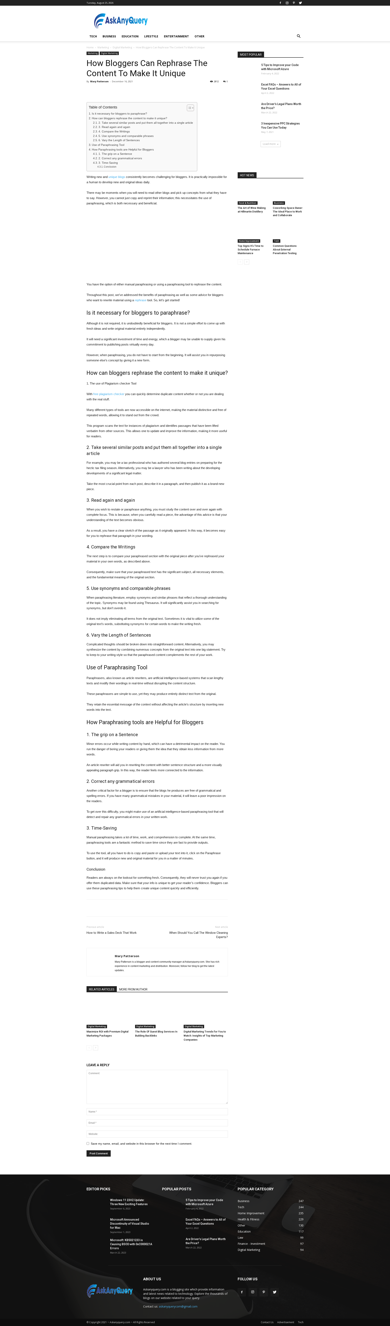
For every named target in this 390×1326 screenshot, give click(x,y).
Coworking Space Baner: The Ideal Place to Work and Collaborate (288, 211)
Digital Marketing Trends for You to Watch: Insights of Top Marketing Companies (205, 1035)
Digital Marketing (122, 47)
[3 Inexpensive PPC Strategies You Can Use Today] (248, 128)
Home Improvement (249, 240)
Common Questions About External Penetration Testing (285, 249)
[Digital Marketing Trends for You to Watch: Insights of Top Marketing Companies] (206, 1013)
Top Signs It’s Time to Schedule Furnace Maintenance (250, 249)
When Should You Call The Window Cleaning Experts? (198, 935)
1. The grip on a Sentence (115, 153)
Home (90, 47)
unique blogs (116, 177)
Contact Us (267, 1322)
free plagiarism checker (108, 394)
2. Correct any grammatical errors (120, 158)
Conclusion (110, 166)
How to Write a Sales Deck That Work (111, 933)
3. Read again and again (114, 127)
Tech (93, 36)
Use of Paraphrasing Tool (108, 144)
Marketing (103, 47)
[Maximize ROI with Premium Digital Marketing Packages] (109, 1013)
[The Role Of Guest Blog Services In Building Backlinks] (157, 1013)
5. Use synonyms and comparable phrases (126, 136)
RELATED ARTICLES (101, 989)
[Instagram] (287, 3)
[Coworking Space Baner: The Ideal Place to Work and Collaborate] (288, 194)
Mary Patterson (99, 81)
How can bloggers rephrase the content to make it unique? (129, 118)
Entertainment (176, 36)
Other (199, 36)
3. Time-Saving (108, 162)
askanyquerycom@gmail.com (178, 1306)
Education (130, 36)
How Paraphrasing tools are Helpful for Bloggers (123, 149)
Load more (269, 144)
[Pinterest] (294, 3)
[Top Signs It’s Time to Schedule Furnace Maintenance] (253, 232)
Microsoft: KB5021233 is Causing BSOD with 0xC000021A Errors (131, 1244)
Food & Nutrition (247, 203)
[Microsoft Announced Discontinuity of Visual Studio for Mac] (97, 1225)
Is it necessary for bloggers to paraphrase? (119, 113)
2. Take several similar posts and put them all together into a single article (146, 122)
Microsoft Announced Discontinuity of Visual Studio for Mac (129, 1223)
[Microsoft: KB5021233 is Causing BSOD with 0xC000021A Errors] (97, 1245)
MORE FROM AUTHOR (133, 989)
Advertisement (285, 1322)
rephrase (140, 300)
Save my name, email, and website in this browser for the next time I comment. (141, 1143)
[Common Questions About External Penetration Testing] (288, 232)
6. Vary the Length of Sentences (119, 140)
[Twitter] (300, 3)
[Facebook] (280, 3)
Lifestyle (151, 36)
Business (109, 36)
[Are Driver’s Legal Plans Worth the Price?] (248, 109)
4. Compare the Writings (114, 131)
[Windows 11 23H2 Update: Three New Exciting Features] (97, 1205)
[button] (298, 37)
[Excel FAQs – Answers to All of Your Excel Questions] (248, 89)
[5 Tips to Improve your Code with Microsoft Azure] (248, 70)
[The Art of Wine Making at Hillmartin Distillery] (253, 194)
